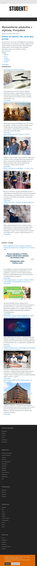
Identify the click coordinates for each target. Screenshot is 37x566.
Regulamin (4, 540)
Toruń (3, 437)
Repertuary (4, 474)
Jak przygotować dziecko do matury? (14, 69)
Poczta (6, 61)
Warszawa (4, 442)
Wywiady (4, 490)
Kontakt (3, 548)
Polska (6, 58)
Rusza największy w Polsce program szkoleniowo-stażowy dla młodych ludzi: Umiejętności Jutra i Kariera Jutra (19, 247)
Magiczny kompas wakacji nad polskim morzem (17, 102)
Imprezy (4, 457)
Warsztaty (4, 466)
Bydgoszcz (4, 431)
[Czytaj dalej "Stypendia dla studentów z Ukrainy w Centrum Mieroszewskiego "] (19, 146)
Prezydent (7, 60)
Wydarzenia (5, 476)
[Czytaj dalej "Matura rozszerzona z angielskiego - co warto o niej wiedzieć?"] (19, 180)
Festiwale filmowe (6, 455)
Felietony (8, 51)
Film (3, 509)
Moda (3, 522)
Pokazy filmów (5, 472)
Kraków (3, 433)
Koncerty (4, 459)
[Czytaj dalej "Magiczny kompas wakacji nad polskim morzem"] (19, 112)
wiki (3, 479)
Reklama (4, 544)
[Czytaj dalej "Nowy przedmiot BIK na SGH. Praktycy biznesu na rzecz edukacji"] (17, 393)
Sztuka (3, 516)
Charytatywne (5, 520)
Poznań (4, 435)
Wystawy (4, 470)
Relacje (4, 492)
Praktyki (4, 542)
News (3, 527)
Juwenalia (4, 464)
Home (3, 19)
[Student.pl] (18, 9)
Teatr (3, 511)
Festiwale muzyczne (7, 453)
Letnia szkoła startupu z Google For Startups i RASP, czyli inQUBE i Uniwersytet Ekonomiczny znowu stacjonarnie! (18, 281)
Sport (3, 524)
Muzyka (4, 507)
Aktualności (9, 19)
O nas (3, 538)
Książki (3, 514)
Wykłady (4, 468)
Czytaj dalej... (5, 64)
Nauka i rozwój (5, 518)
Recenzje (4, 494)
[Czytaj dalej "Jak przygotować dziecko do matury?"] (19, 80)
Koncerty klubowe (6, 461)
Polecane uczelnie (6, 546)
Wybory (6, 54)
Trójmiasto (4, 440)
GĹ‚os (5, 56)
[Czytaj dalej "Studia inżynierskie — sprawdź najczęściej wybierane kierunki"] (19, 214)
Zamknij (7, 563)
